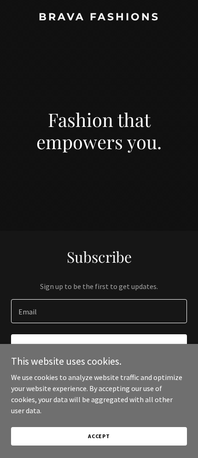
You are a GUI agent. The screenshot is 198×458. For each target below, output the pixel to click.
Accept (99, 436)
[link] (99, 17)
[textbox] (99, 311)
